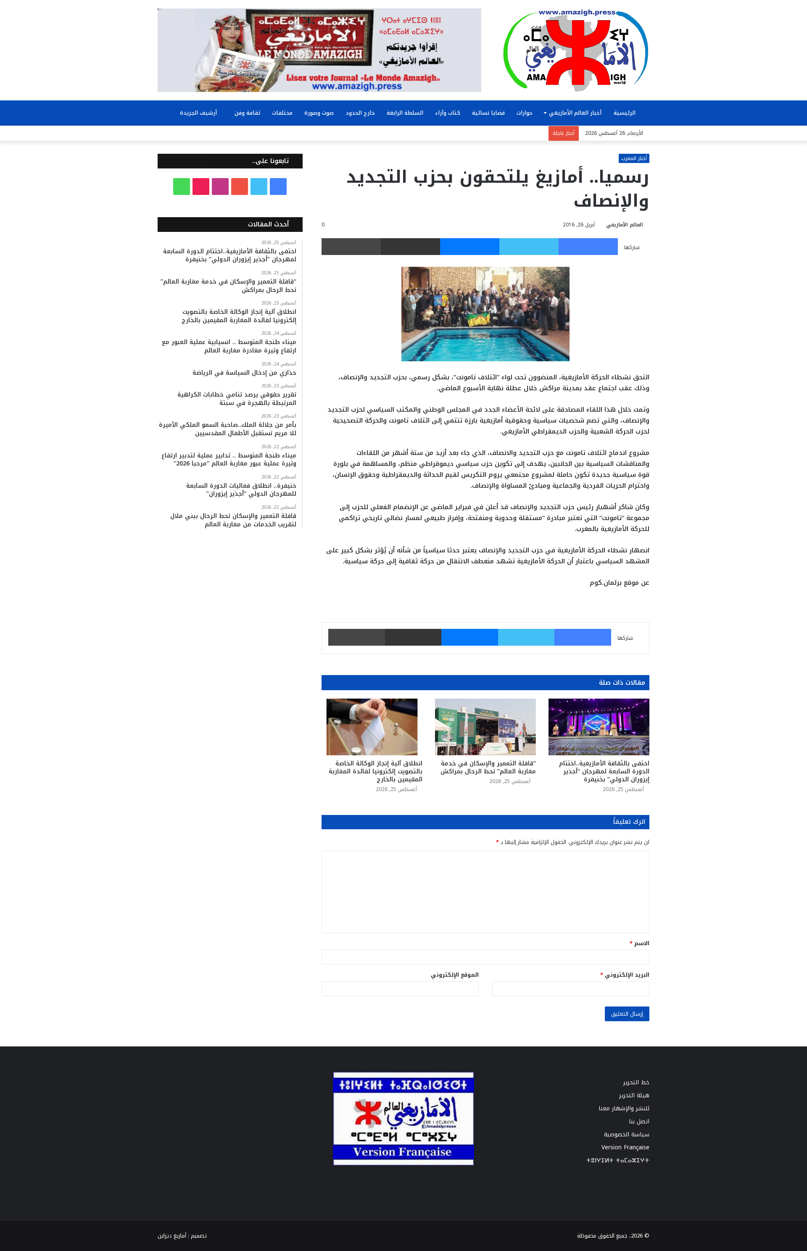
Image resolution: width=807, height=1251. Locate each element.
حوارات (525, 113)
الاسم (639, 943)
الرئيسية (625, 113)
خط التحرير (636, 1082)
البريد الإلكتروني (624, 975)
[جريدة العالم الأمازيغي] (575, 50)
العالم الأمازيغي (624, 224)
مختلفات (282, 113)
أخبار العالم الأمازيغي (575, 113)
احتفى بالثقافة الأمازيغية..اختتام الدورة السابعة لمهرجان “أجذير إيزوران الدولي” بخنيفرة (604, 771)
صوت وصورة (319, 113)
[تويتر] (529, 246)
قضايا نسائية (488, 113)
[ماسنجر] (469, 246)
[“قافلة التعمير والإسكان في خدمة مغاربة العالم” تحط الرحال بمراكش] (485, 727)
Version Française (625, 1147)
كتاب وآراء (447, 113)
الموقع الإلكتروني (455, 975)
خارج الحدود (360, 113)
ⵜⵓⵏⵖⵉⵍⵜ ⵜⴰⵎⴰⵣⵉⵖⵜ (617, 1160)
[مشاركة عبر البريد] (410, 246)
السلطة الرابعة (405, 113)
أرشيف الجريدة (199, 113)
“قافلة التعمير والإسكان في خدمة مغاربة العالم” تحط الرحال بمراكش (488, 767)
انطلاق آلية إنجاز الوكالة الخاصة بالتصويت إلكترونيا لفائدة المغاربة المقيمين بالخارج (375, 771)
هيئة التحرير (634, 1095)
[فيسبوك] (588, 246)
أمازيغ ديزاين (172, 1217)
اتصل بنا (639, 1121)
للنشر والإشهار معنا (624, 1108)
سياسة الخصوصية (626, 1134)
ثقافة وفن (247, 113)
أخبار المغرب (634, 158)
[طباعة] (351, 246)
